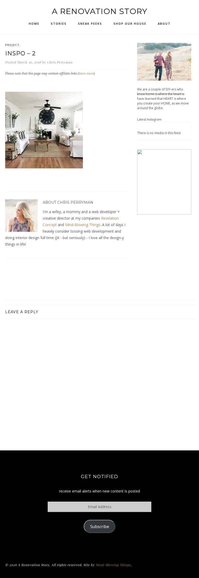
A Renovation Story (99, 11)
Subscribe (99, 526)
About (164, 23)
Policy (99, 546)
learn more (86, 73)
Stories (59, 23)
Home (34, 23)
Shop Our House (129, 23)
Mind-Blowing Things (82, 224)
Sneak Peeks (90, 23)
